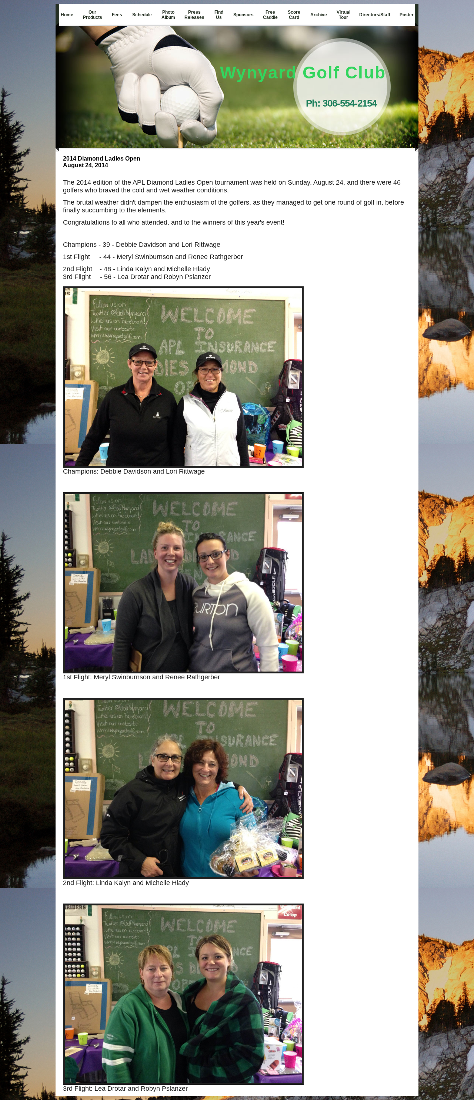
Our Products (92, 15)
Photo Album (168, 15)
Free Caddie (270, 15)
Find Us (218, 15)
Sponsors (243, 14)
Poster (407, 14)
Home (67, 14)
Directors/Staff (374, 14)
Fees (117, 14)
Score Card (294, 15)
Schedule (142, 14)
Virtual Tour (343, 15)
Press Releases (194, 15)
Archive (318, 14)
